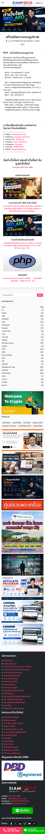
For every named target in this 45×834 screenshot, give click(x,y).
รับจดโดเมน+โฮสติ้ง (10, 681)
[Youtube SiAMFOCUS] (29, 823)
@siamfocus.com (19, 134)
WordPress (6, 373)
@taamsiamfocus (19, 149)
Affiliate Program (11, 747)
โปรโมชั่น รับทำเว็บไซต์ (11, 717)
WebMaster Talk (8, 367)
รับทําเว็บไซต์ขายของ (11, 678)
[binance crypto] (22, 402)
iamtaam (18, 144)
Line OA (5, 337)
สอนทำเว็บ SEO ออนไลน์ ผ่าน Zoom (17, 669)
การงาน (4, 379)
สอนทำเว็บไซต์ (17, 423)
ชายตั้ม (10, 41)
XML (3, 376)
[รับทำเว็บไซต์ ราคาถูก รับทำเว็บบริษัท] (22, 440)
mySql (4, 346)
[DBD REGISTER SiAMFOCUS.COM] (22, 770)
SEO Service (9, 693)
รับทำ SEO (27, 423)
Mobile (4, 340)
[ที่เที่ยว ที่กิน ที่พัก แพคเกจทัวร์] (22, 532)
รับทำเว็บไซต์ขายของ (24, 426)
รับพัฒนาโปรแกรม (10, 663)
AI (3, 310)
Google (5, 328)
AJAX (4, 313)
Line (3, 334)
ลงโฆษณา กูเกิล (37, 423)
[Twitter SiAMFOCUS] (15, 823)
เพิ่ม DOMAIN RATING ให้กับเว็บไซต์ (17, 696)
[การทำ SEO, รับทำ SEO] (22, 564)
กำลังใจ (4, 382)
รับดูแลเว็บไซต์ (37, 426)
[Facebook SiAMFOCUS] (11, 823)
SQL (3, 358)
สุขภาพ (4, 385)
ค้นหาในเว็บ (8, 738)
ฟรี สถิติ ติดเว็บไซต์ (10, 735)
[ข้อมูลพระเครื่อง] (22, 505)
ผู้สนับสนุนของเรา (10, 720)
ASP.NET (5, 319)
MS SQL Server (8, 343)
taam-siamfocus (20, 142)
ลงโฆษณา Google (10, 687)
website (5, 370)
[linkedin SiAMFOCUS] (20, 823)
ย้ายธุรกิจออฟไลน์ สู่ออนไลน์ (13, 690)
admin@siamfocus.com (17, 798)
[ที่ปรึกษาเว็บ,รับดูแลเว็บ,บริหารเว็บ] (22, 487)
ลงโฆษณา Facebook (9, 426)
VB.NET (5, 364)
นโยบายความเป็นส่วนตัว (12, 753)
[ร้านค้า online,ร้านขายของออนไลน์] (22, 463)
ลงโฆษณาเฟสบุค (10, 684)
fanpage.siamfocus (22, 137)
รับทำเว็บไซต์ (6, 423)
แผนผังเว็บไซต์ (9, 741)
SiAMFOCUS (18, 147)
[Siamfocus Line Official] (22, 810)
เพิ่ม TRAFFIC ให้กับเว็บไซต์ (13, 699)
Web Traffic (8, 744)
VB (3, 361)
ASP (3, 316)
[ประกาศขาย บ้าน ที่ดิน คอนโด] (22, 634)
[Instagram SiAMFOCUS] (24, 823)
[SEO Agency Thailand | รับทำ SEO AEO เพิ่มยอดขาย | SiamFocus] (22, 3)
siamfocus (20, 139)
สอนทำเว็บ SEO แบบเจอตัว (13, 672)
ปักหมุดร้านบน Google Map (14, 708)
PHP (22, 44)
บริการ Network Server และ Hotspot (18, 666)
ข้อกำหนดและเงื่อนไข (11, 750)
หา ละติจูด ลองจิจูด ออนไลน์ (13, 723)
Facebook (6, 325)
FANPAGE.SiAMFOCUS (20, 801)
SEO (3, 352)
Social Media (7, 355)
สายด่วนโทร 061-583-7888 (22, 167)
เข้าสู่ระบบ (38, 3)
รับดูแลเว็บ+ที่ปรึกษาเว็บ (12, 675)
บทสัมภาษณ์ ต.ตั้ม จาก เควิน (13, 729)
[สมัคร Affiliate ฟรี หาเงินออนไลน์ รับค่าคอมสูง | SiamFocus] (22, 588)
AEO (3, 307)
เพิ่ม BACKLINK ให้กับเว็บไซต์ (14, 702)
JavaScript (6, 331)
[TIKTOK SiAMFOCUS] (34, 823)
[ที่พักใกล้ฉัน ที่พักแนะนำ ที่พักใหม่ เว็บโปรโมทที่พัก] (22, 611)
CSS (3, 322)
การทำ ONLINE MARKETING (15, 732)
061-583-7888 (15, 796)
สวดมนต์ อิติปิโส (9, 726)
